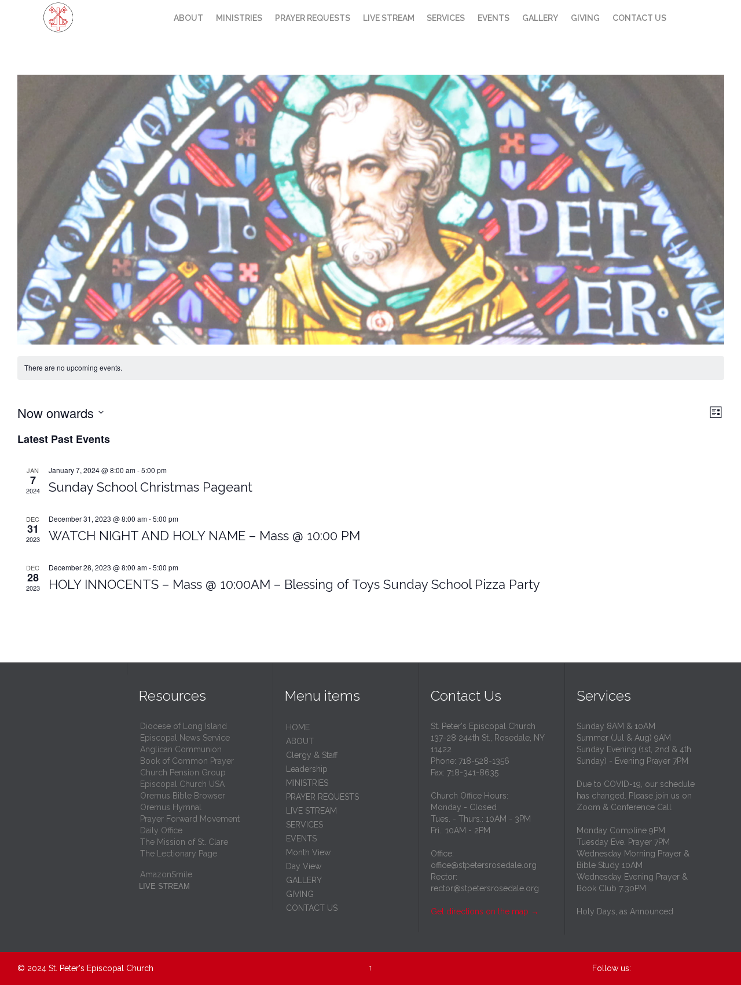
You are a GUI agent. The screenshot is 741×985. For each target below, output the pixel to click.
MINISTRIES (307, 783)
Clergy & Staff (312, 755)
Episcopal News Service (185, 737)
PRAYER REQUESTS (322, 796)
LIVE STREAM (311, 810)
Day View (303, 866)
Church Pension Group (183, 772)
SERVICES (304, 824)
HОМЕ (298, 727)
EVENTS (301, 838)
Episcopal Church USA (182, 784)
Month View (308, 852)
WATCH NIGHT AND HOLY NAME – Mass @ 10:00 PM (204, 535)
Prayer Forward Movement (190, 818)
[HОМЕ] (156, 18)
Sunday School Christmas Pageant (150, 487)
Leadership (307, 769)
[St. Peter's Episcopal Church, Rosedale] (80, 17)
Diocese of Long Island (183, 726)
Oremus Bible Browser (182, 795)
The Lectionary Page (178, 853)
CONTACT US (312, 908)
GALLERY (304, 880)
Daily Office (161, 830)
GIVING (300, 894)
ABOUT (300, 741)
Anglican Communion (181, 749)
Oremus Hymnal (170, 807)
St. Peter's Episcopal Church (101, 968)
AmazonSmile (166, 874)
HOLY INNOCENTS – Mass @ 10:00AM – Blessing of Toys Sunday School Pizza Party (294, 584)
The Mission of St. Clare (184, 842)
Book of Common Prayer (187, 761)
